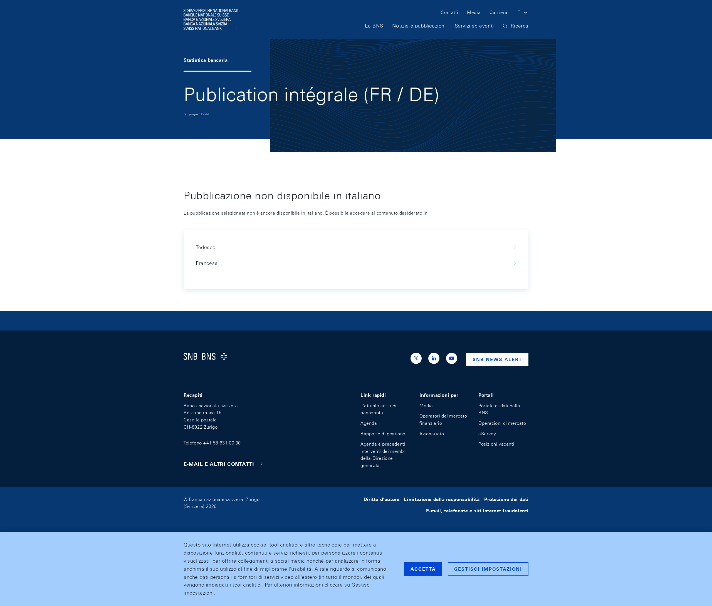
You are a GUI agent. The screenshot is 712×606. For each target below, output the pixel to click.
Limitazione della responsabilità (441, 499)
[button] (522, 13)
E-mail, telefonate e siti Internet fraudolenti (477, 510)
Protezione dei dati (506, 499)
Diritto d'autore (382, 499)
